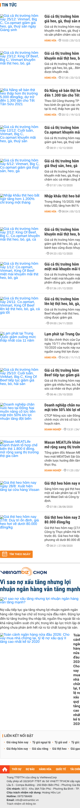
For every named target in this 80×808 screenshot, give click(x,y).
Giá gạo (75, 748)
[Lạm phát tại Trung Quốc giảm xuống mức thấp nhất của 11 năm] (20, 345)
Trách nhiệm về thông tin (21, 803)
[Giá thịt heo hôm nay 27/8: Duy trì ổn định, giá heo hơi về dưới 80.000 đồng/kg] (20, 528)
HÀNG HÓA (45, 769)
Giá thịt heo (59, 748)
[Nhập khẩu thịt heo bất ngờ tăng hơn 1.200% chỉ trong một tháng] (20, 207)
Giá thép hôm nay (17, 748)
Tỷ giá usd (61, 742)
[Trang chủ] (4, 769)
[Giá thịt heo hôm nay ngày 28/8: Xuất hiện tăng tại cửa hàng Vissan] (20, 494)
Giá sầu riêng (40, 748)
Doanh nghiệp (52, 429)
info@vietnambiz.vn (27, 800)
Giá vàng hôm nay (17, 742)
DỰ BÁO (30, 769)
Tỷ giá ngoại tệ (41, 742)
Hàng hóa (50, 40)
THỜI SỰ (16, 769)
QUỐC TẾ (61, 769)
